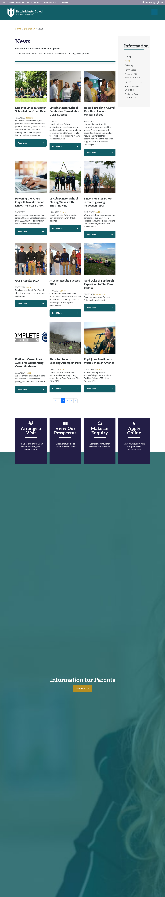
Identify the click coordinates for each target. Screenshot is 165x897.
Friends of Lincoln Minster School (133, 76)
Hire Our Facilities (133, 81)
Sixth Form (99, 369)
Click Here (80, 688)
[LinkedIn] (146, 2)
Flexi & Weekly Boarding (132, 88)
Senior (28, 287)
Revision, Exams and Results (132, 96)
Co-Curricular (100, 294)
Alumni (11, 2)
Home (18, 28)
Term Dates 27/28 (49, 2)
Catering (129, 65)
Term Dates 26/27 (33, 2)
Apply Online (63, 2)
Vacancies (20, 2)
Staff (4, 2)
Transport (129, 56)
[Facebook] (143, 2)
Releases (29, 117)
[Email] (162, 2)
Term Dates (130, 69)
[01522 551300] (158, 2)
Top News (98, 212)
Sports (63, 212)
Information (29, 28)
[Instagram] (154, 2)
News (40, 28)
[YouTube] (150, 2)
